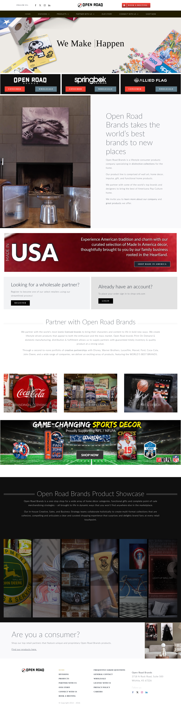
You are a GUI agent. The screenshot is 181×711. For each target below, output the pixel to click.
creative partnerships (76, 350)
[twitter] (40, 5)
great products (113, 203)
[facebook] (36, 5)
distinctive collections (143, 164)
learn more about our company (140, 199)
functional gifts (119, 501)
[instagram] (45, 5)
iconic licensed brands (69, 332)
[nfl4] (90, 421)
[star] (33, 670)
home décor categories (98, 501)
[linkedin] (49, 5)
